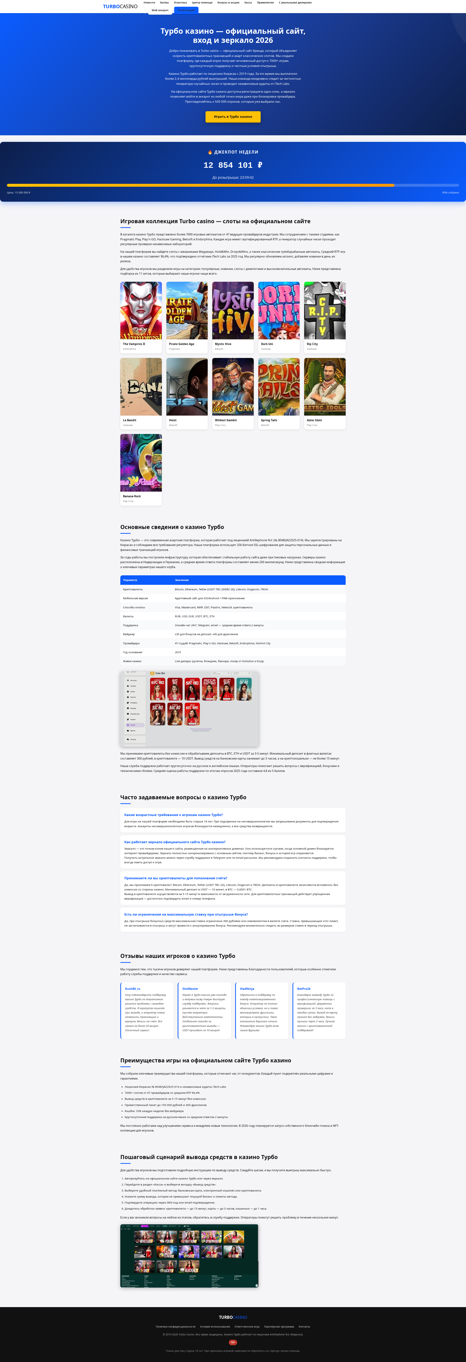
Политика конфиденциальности (176, 1326)
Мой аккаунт (160, 10)
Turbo (120, 6)
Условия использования (215, 1326)
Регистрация (186, 10)
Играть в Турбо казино (233, 116)
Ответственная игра (247, 1326)
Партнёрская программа (279, 1326)
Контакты (304, 1326)
